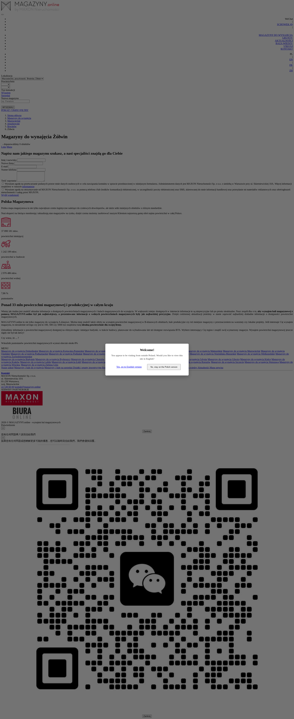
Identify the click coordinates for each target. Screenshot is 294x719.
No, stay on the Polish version (164, 367)
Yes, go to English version (129, 367)
